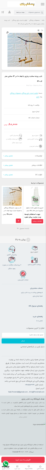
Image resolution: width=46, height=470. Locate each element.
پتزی (37, 97)
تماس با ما (39, 321)
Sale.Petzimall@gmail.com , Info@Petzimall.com (26, 392)
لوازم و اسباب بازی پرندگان (19, 20)
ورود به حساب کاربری (9, 12)
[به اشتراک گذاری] (42, 31)
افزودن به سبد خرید (23, 460)
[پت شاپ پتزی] (21, 4)
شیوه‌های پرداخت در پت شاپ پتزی (32, 293)
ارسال (23, 341)
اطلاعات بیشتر (37, 221)
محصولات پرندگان (34, 20)
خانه (43, 20)
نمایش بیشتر (9, 156)
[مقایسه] (39, 31)
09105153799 (29, 385)
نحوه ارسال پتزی (38, 296)
